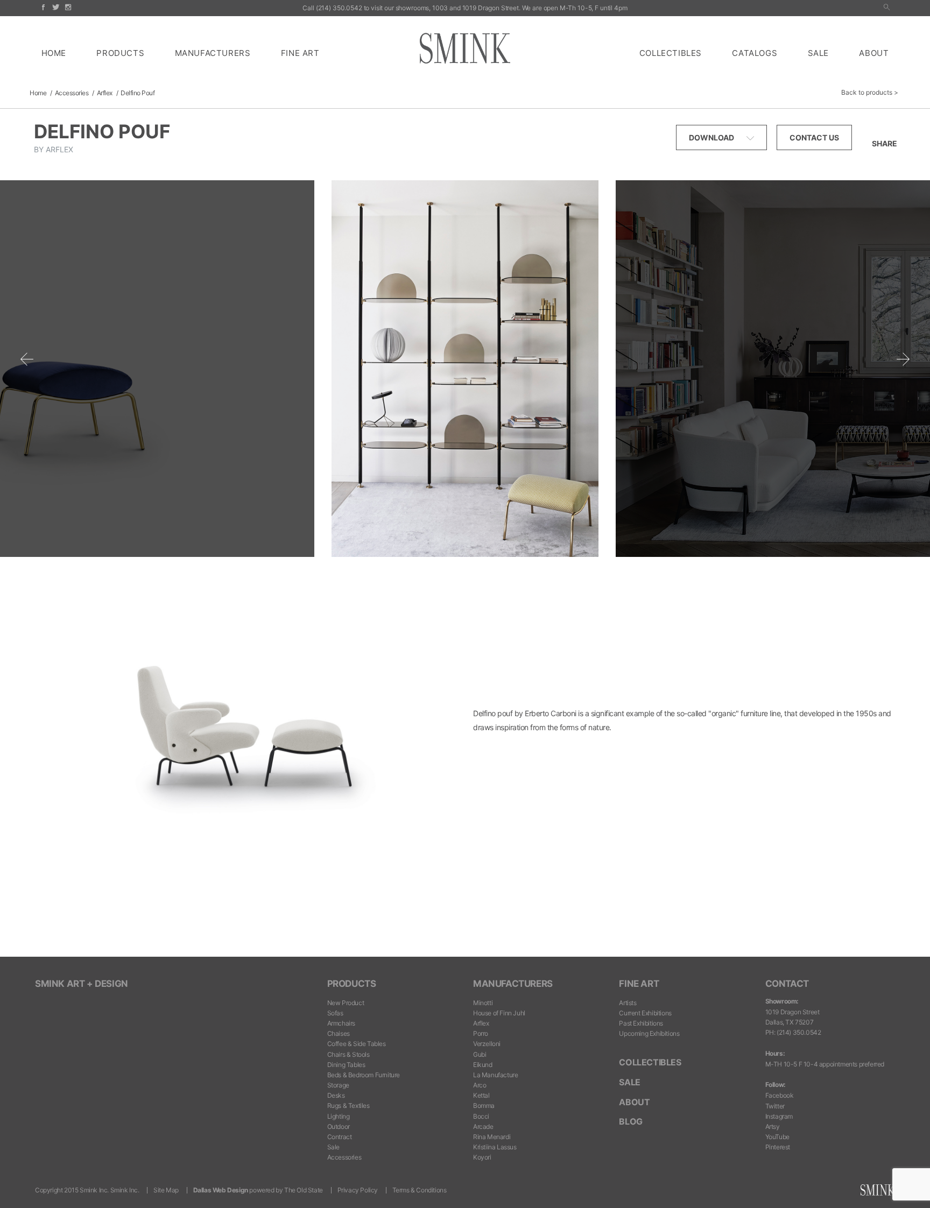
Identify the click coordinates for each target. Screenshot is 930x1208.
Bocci (481, 1116)
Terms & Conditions (419, 1190)
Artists (627, 1003)
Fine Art (300, 53)
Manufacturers (213, 53)
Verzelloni (487, 1044)
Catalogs (754, 53)
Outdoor (338, 1126)
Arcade (483, 1126)
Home (53, 53)
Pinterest (777, 1147)
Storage (338, 1085)
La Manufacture (495, 1075)
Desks (336, 1095)
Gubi (479, 1054)
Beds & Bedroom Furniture (363, 1075)
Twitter (775, 1106)
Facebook (779, 1095)
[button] (887, 7)
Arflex (104, 93)
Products (120, 53)
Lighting (338, 1116)
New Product (345, 1003)
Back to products (866, 92)
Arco (479, 1085)
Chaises (338, 1033)
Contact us (814, 137)
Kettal (481, 1095)
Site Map (166, 1190)
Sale (818, 53)
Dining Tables (346, 1065)
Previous (27, 359)
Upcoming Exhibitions (649, 1033)
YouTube (777, 1137)
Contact (787, 983)
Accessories (72, 93)
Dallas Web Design (220, 1190)
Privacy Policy (357, 1190)
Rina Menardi (491, 1137)
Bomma (484, 1105)
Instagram (779, 1116)
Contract (339, 1137)
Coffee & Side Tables (356, 1044)
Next (903, 359)
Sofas (335, 1013)
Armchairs (341, 1023)
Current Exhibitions (645, 1013)
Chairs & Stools (348, 1054)
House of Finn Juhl (499, 1013)
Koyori (482, 1157)
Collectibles (670, 53)
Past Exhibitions (641, 1023)
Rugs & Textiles (348, 1105)
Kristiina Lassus (495, 1147)
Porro (480, 1033)
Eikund (482, 1065)
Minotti (482, 1003)
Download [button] (712, 137)
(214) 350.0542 (339, 8)
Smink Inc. (124, 1190)
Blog (630, 1121)
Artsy (772, 1126)
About (874, 53)
